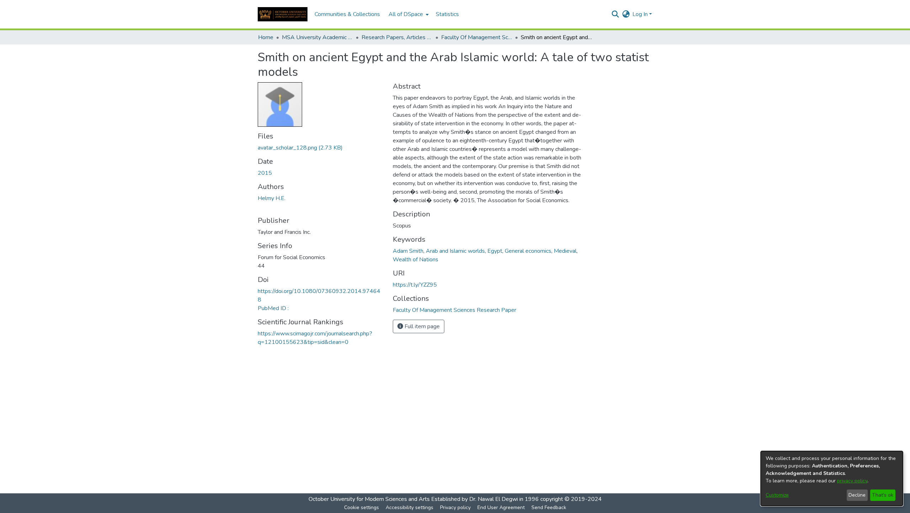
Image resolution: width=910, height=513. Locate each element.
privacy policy (852, 480)
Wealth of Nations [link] (415, 259)
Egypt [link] (494, 251)
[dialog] (832, 478)
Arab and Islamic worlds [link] (455, 251)
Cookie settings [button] (361, 507)
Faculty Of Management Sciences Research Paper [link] (476, 37)
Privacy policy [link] (455, 507)
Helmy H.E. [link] (271, 198)
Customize (777, 495)
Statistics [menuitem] (447, 14)
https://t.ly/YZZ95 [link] (415, 285)
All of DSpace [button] (406, 14)
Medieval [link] (565, 251)
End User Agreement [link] (501, 507)
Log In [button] (640, 14)
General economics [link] (528, 251)
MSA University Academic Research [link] (317, 37)
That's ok (882, 495)
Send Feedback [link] (548, 507)
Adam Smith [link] (408, 251)
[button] (282, 14)
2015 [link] (265, 173)
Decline (857, 495)
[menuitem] (408, 14)
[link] (300, 148)
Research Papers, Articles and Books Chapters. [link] (397, 37)
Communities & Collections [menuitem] (347, 14)
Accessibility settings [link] (409, 507)
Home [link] (265, 37)
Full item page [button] (421, 326)
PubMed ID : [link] (273, 308)
